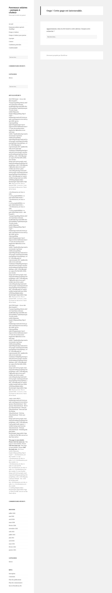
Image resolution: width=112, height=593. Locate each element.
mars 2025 (12, 544)
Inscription (12, 573)
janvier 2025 (12, 550)
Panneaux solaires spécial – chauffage (17, 28)
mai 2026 (11, 516)
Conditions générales (15, 45)
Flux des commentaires (15, 583)
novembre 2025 (13, 528)
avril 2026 (12, 519)
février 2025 (12, 547)
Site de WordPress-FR (15, 586)
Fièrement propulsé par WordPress (57, 55)
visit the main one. (19, 442)
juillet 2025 (12, 534)
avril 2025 (12, 541)
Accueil (11, 24)
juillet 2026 (12, 513)
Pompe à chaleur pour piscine (17, 35)
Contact (11, 41)
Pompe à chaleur (14, 32)
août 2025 (11, 531)
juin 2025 (11, 538)
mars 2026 (12, 522)
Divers (11, 78)
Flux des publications (15, 580)
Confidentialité (13, 48)
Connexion (12, 576)
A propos (11, 38)
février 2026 (12, 525)
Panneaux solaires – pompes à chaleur (18, 10)
